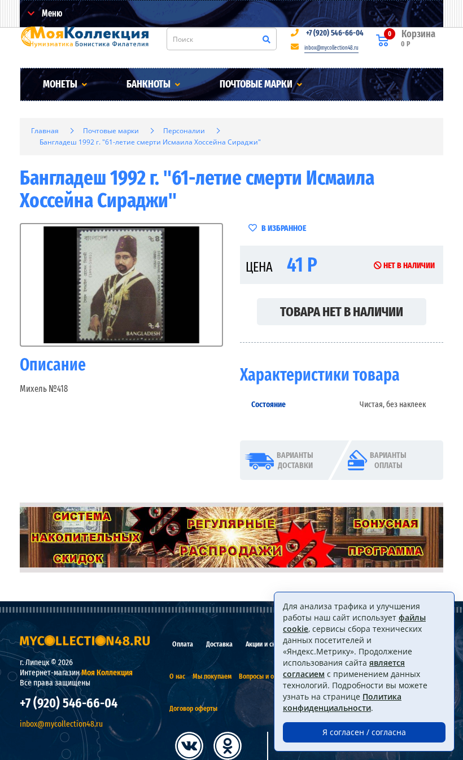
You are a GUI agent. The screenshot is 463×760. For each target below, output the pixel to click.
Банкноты (149, 84)
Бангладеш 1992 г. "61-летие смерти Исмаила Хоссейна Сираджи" (150, 142)
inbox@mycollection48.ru (331, 48)
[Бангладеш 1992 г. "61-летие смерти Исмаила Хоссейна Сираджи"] (121, 285)
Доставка (219, 644)
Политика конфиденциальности (342, 702)
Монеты (61, 84)
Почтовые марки (257, 84)
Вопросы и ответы (265, 676)
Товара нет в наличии (341, 312)
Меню (51, 13)
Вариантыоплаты (388, 460)
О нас (177, 676)
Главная (45, 131)
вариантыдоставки (295, 460)
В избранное (283, 228)
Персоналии (184, 131)
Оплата (182, 644)
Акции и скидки (267, 644)
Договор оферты (193, 708)
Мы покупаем (212, 676)
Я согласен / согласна (364, 732)
